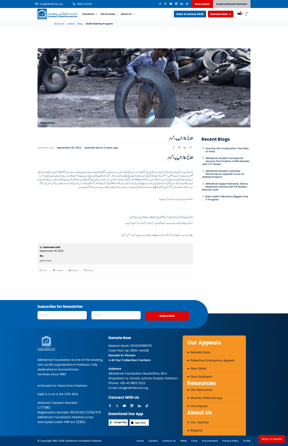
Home (140, 441)
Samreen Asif (46, 147)
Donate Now (219, 14)
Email (90, 270)
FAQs (194, 441)
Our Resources (201, 390)
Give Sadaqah (201, 377)
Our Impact (199, 406)
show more (45, 260)
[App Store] (139, 422)
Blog (80, 23)
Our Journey (199, 422)
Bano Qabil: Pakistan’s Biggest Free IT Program (227, 198)
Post (44, 270)
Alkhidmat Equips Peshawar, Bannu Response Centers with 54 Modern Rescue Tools (225, 186)
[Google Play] (118, 422)
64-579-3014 (68, 394)
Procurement (210, 441)
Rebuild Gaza (200, 352)
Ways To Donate (272, 439)
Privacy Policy (230, 441)
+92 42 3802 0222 (132, 383)
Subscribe (167, 316)
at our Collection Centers (131, 360)
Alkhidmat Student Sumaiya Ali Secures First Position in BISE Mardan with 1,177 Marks (225, 161)
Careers (153, 441)
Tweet (59, 270)
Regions (196, 430)
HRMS (183, 441)
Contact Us (169, 441)
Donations (88, 13)
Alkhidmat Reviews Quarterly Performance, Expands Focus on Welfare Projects (223, 174)
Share (75, 270)
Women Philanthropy (206, 398)
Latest (70, 23)
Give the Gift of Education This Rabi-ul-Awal (228, 150)
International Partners (231, 4)
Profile (246, 441)
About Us (126, 13)
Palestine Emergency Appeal (212, 360)
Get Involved (107, 13)
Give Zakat (202, 4)
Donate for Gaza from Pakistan (63, 386)
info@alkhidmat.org (133, 388)
